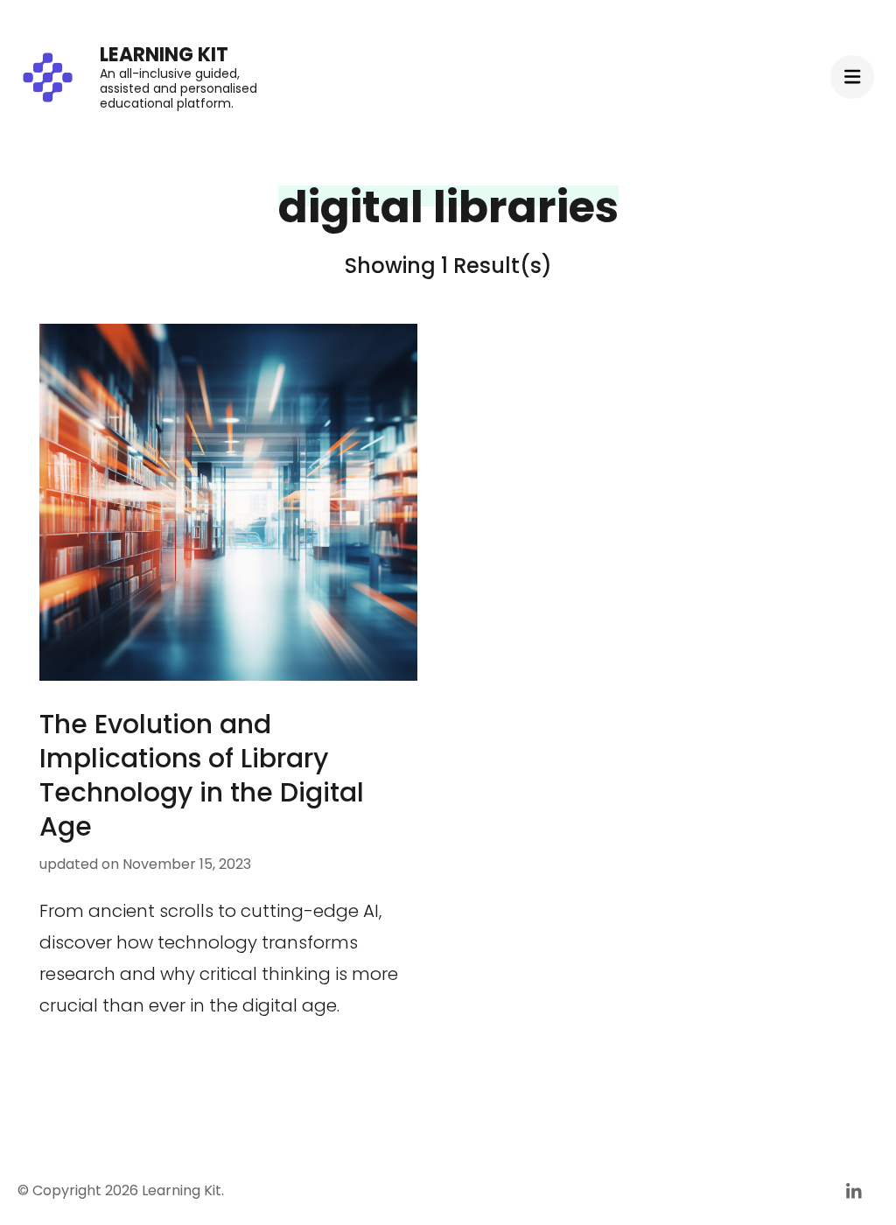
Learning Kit (164, 54)
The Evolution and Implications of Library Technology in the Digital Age (201, 775)
